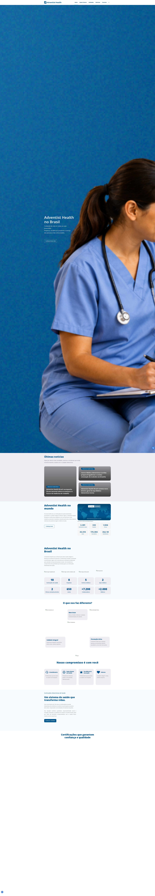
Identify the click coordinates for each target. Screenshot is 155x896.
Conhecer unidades (50, 720)
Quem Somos (83, 2)
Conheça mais (49, 526)
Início (76, 2)
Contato (104, 2)
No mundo (91, 506)
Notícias (98, 2)
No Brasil (97, 506)
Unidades (91, 2)
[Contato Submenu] (109, 2)
